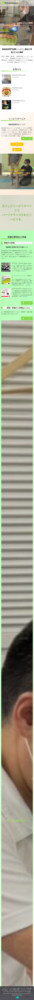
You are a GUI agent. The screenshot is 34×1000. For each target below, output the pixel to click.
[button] (15, 44)
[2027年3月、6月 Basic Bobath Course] (6, 267)
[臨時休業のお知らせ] (6, 92)
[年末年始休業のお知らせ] (6, 105)
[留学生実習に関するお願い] (6, 79)
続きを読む (23, 270)
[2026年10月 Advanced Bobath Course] (6, 293)
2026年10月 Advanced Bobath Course (22, 288)
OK (17, 997)
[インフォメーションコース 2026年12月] (6, 280)
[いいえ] (32, 993)
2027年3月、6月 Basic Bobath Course (22, 263)
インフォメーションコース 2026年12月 (22, 276)
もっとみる (28, 28)
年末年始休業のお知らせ (18, 100)
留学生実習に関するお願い (19, 75)
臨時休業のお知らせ (17, 88)
